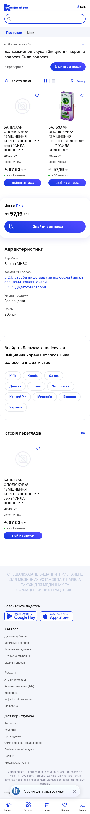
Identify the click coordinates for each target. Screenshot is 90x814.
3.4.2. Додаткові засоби (25, 287)
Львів (36, 386)
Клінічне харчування (17, 649)
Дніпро (15, 386)
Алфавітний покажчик (18, 699)
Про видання (12, 736)
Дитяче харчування (17, 656)
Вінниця (69, 397)
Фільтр (81, 81)
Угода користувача (16, 762)
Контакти (10, 723)
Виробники (11, 692)
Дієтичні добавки (15, 636)
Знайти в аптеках (68, 66)
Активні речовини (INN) (19, 686)
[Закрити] (74, 791)
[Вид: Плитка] (45, 80)
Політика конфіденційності (21, 749)
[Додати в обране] (37, 95)
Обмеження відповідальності (23, 742)
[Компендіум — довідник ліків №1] (16, 7)
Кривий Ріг (17, 397)
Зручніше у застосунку (44, 791)
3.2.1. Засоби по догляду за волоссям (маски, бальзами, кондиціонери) (44, 279)
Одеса (54, 375)
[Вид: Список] (53, 80)
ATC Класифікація (15, 679)
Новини (9, 756)
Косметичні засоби (16, 642)
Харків (33, 375)
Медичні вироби (14, 662)
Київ (12, 375)
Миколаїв (44, 397)
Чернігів (15, 407)
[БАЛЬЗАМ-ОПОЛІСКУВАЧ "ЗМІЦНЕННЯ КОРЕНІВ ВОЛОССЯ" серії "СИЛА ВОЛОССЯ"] (22, 106)
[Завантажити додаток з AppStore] (56, 616)
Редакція (10, 729)
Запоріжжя (60, 386)
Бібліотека (11, 706)
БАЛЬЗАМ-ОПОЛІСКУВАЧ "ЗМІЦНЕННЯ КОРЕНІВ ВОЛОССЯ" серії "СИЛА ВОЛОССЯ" (21, 138)
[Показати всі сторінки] (82, 44)
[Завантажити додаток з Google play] (20, 616)
